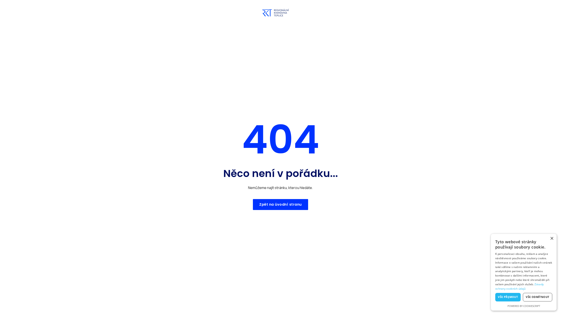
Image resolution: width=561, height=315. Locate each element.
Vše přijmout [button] (508, 297)
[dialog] (524, 272)
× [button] (551, 238)
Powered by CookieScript (524, 306)
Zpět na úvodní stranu (280, 204)
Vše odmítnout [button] (537, 297)
